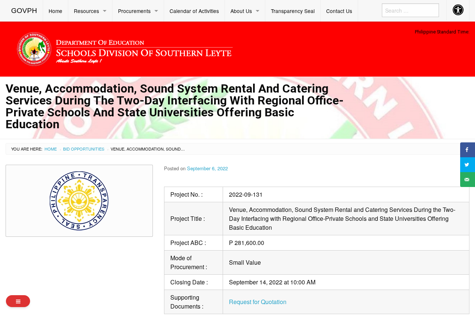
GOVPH (24, 10)
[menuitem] (24, 11)
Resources (86, 10)
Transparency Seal (293, 10)
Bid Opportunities (83, 149)
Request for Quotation (257, 301)
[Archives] (18, 301)
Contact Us (339, 10)
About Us (241, 10)
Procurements (134, 10)
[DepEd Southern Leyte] (178, 47)
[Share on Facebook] (467, 149)
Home (55, 10)
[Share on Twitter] (467, 164)
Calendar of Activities (194, 10)
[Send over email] (467, 179)
